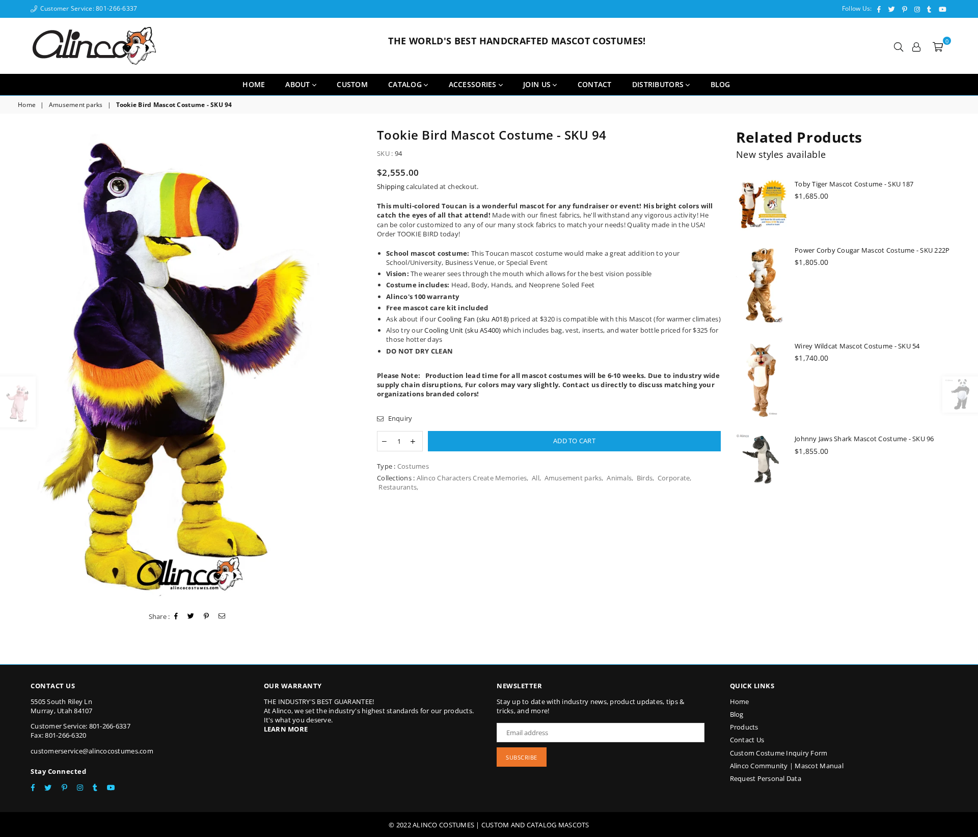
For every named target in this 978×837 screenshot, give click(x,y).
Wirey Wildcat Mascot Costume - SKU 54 (857, 345)
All (535, 477)
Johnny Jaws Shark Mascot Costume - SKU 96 (864, 438)
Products (744, 727)
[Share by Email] (222, 616)
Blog (737, 714)
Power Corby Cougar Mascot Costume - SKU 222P (872, 250)
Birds (645, 477)
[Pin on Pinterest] (206, 616)
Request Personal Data (765, 778)
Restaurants (397, 487)
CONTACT (595, 84)
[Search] (898, 45)
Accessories (474, 84)
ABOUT (298, 84)
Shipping (390, 186)
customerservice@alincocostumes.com (92, 750)
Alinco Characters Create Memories (472, 477)
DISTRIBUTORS (659, 84)
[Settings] (916, 45)
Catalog (406, 84)
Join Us (538, 84)
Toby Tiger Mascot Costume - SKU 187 (854, 183)
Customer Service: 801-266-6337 (87, 8)
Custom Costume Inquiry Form (779, 753)
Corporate (674, 477)
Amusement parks (76, 105)
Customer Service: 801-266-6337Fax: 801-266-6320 (80, 730)
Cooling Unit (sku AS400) (462, 330)
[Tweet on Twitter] (191, 616)
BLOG (720, 84)
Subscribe (521, 757)
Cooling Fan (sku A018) (473, 318)
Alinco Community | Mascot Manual (787, 765)
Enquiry (399, 418)
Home (253, 84)
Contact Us (747, 739)
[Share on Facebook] (176, 616)
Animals (619, 477)
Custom (352, 84)
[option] (190, 365)
